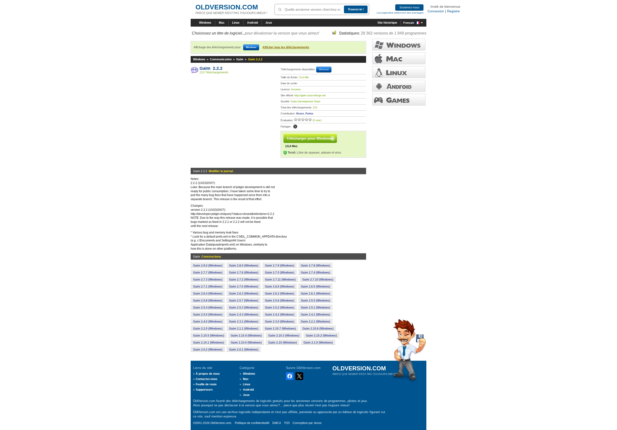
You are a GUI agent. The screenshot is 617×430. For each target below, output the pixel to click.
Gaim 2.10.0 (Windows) (246, 342)
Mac (222, 22)
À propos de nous (208, 373)
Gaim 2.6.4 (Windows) (207, 293)
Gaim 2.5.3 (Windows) (243, 307)
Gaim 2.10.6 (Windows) (318, 328)
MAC (398, 58)
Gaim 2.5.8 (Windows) (207, 300)
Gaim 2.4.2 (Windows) (279, 314)
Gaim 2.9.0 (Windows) (207, 265)
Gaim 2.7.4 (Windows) (315, 272)
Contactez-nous (206, 379)
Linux (236, 22)
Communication (221, 59)
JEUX (398, 100)
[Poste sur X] (295, 126)
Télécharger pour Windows (309, 138)
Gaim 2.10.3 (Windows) (283, 335)
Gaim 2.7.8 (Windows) (315, 265)
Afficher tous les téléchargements (285, 47)
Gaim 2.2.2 (211, 68)
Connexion (436, 11)
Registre (453, 11)
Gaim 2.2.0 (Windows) (207, 328)
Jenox (318, 423)
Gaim (239, 59)
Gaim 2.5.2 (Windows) (279, 307)
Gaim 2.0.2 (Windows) (207, 349)
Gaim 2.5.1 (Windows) (315, 307)
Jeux (268, 22)
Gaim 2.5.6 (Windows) (279, 300)
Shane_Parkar (304, 113)
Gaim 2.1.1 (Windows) (243, 328)
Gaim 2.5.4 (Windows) (207, 307)
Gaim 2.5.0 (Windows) (207, 314)
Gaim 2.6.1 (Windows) (315, 293)
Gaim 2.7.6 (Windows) (243, 272)
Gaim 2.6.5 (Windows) (315, 286)
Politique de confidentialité (252, 423)
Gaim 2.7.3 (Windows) (207, 279)
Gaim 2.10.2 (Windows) (321, 335)
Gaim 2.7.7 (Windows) (207, 272)
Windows (205, 22)
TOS (287, 423)
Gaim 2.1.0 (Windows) (318, 342)
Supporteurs (204, 389)
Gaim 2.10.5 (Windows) (208, 335)
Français (408, 22)
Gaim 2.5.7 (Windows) (243, 300)
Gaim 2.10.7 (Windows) (280, 328)
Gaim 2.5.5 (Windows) (315, 300)
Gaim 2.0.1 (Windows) (243, 349)
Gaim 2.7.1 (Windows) (207, 286)
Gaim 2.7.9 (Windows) (279, 265)
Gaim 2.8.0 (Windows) (243, 265)
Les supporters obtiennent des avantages (400, 12)
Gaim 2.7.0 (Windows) (243, 286)
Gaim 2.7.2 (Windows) (243, 279)
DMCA (276, 423)
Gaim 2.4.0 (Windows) (207, 321)
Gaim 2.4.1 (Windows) (315, 314)
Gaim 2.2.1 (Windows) (315, 321)
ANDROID (398, 86)
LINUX (398, 72)
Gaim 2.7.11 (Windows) (280, 279)
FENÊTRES (398, 44)
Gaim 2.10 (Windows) (282, 342)
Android (252, 22)
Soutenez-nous (409, 7)
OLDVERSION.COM (226, 7)
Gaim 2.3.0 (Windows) (279, 321)
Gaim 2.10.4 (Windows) (246, 335)
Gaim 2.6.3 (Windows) (243, 293)
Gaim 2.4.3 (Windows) (243, 314)
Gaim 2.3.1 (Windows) (243, 321)
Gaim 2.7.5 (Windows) (279, 272)
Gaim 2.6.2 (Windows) (279, 293)
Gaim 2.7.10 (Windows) (317, 279)
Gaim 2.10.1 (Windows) (208, 342)
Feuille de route (206, 384)
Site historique (387, 22)
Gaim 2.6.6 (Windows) (279, 286)
